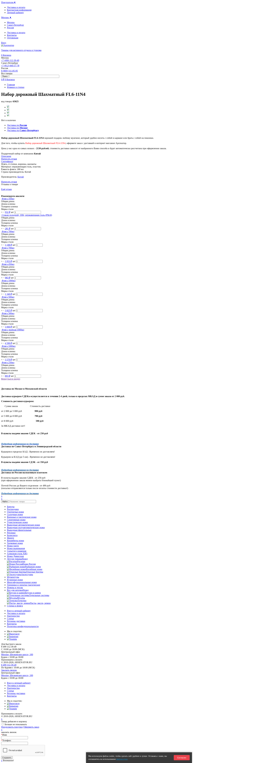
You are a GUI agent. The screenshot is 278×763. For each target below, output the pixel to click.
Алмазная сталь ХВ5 (17, 553)
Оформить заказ (31, 727)
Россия (10, 27)
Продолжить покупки (12, 727)
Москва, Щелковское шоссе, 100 (17, 654)
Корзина (6, 55)
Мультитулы (13, 577)
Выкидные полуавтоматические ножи (26, 527)
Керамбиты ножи (15, 540)
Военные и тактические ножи (21, 517)
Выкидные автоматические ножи (23, 525)
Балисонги (12, 535)
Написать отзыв (9, 181)
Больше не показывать (16, 724)
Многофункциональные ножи (22, 582)
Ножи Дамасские (15, 556)
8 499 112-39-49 (8, 665)
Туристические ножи (17, 522)
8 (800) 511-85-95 (9, 71)
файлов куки (122, 759)
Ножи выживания (16, 548)
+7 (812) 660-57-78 (10, 65)
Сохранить (7, 758)
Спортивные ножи (16, 519)
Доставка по (17, 125)
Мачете (10, 538)
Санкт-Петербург (15, 25)
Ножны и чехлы (15, 587)
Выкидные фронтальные (19, 530)
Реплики (11, 532)
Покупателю (8, 2)
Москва (10, 22)
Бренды (10, 506)
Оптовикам (12, 38)
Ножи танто (13, 546)
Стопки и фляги (15, 606)
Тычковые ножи (15, 543)
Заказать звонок (9, 670)
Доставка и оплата (16, 32)
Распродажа (13, 509)
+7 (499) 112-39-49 (10, 60)
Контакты (12, 35)
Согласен (181, 757)
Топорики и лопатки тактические (23, 585)
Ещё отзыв (6, 189)
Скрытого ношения (16, 551)
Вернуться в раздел (10, 379)
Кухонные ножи (15, 579)
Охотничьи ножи (15, 512)
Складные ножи (15, 514)
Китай (21, 177)
